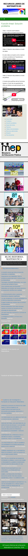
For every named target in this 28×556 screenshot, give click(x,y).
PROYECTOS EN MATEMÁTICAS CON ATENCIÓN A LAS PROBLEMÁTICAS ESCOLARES (11, 470)
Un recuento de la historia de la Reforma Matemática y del (12, 538)
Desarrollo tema (10, 125)
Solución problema (11, 123)
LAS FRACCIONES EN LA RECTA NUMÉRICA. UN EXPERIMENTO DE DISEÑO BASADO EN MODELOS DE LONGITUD (13, 444)
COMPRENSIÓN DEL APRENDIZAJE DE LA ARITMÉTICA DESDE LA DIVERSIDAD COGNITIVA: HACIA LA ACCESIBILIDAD (12, 436)
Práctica (8, 127)
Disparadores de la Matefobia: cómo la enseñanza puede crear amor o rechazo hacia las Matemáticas (13, 278)
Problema (8, 121)
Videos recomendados (12, 129)
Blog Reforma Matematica (10, 268)
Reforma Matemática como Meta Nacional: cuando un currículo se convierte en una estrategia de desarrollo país (12, 308)
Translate (13, 497)
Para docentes (10, 135)
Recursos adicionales (12, 131)
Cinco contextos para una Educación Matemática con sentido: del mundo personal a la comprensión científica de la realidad (13, 288)
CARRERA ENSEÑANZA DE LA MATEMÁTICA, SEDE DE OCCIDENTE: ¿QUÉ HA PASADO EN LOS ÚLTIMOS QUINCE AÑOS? (13, 452)
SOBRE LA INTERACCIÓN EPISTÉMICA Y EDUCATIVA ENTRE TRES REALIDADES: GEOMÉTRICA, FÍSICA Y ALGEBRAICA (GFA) (12, 475)
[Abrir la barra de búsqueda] (26, 19)
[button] (1, 19)
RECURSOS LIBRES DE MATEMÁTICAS (14, 5)
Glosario (8, 133)
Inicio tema (9, 119)
